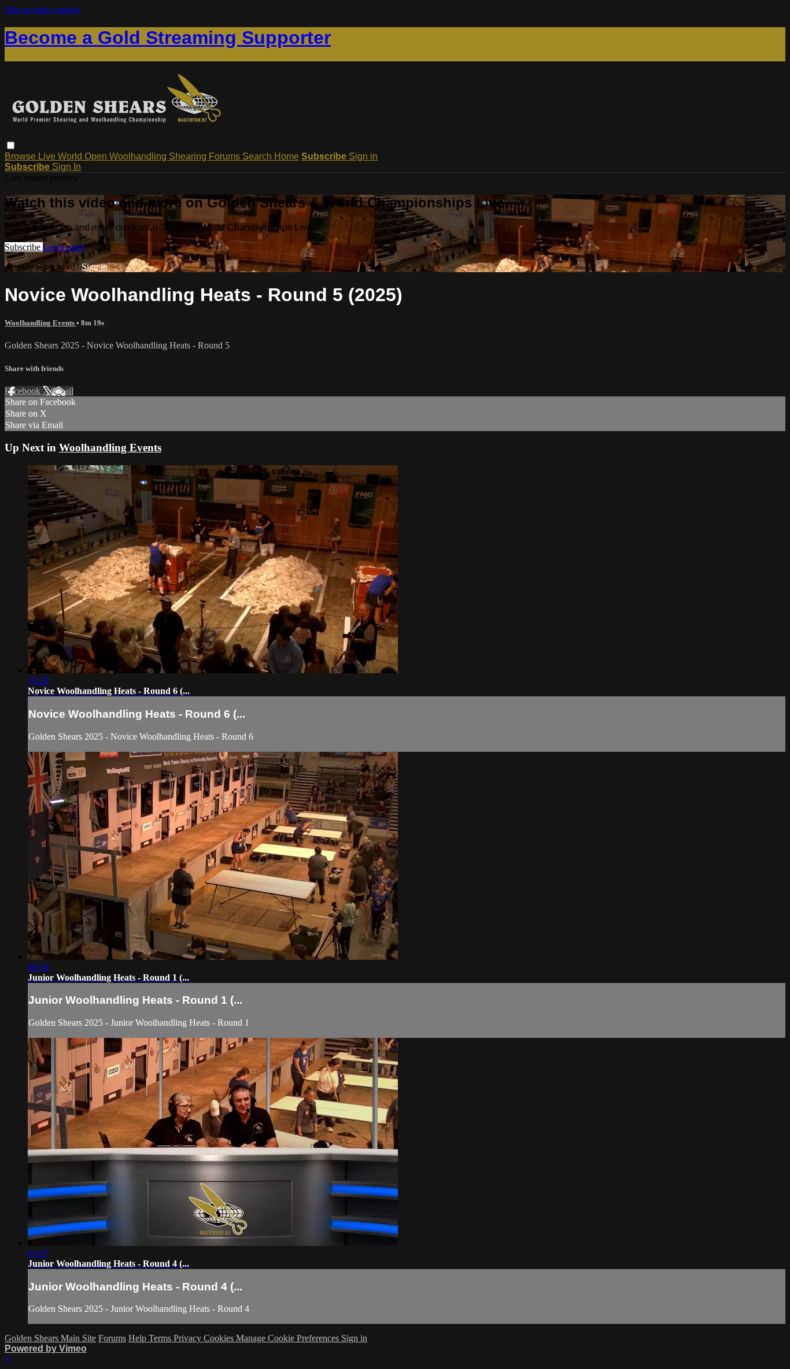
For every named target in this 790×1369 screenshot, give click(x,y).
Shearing (189, 156)
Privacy (188, 1338)
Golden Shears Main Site (50, 1338)
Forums (225, 156)
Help (138, 1338)
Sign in (363, 156)
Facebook (24, 391)
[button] (10, 145)
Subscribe (24, 247)
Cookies (220, 1338)
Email (62, 391)
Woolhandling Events (40, 322)
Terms (161, 1338)
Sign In (66, 167)
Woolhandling (139, 156)
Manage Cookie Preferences (288, 1338)
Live (48, 156)
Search (258, 156)
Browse (21, 156)
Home (286, 156)
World (71, 156)
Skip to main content (42, 9)
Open (96, 156)
